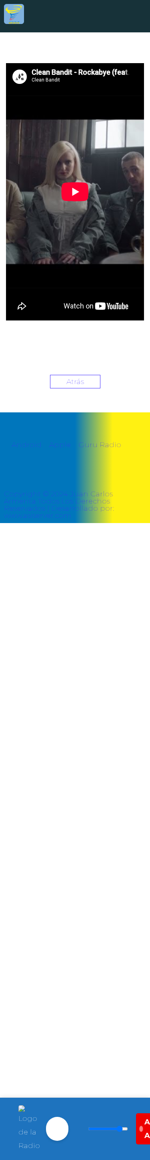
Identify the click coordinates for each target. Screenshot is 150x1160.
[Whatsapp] (36, 476)
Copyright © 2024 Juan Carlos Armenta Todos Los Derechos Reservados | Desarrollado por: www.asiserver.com (59, 504)
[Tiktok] (80, 476)
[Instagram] (58, 476)
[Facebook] (14, 476)
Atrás (75, 381)
